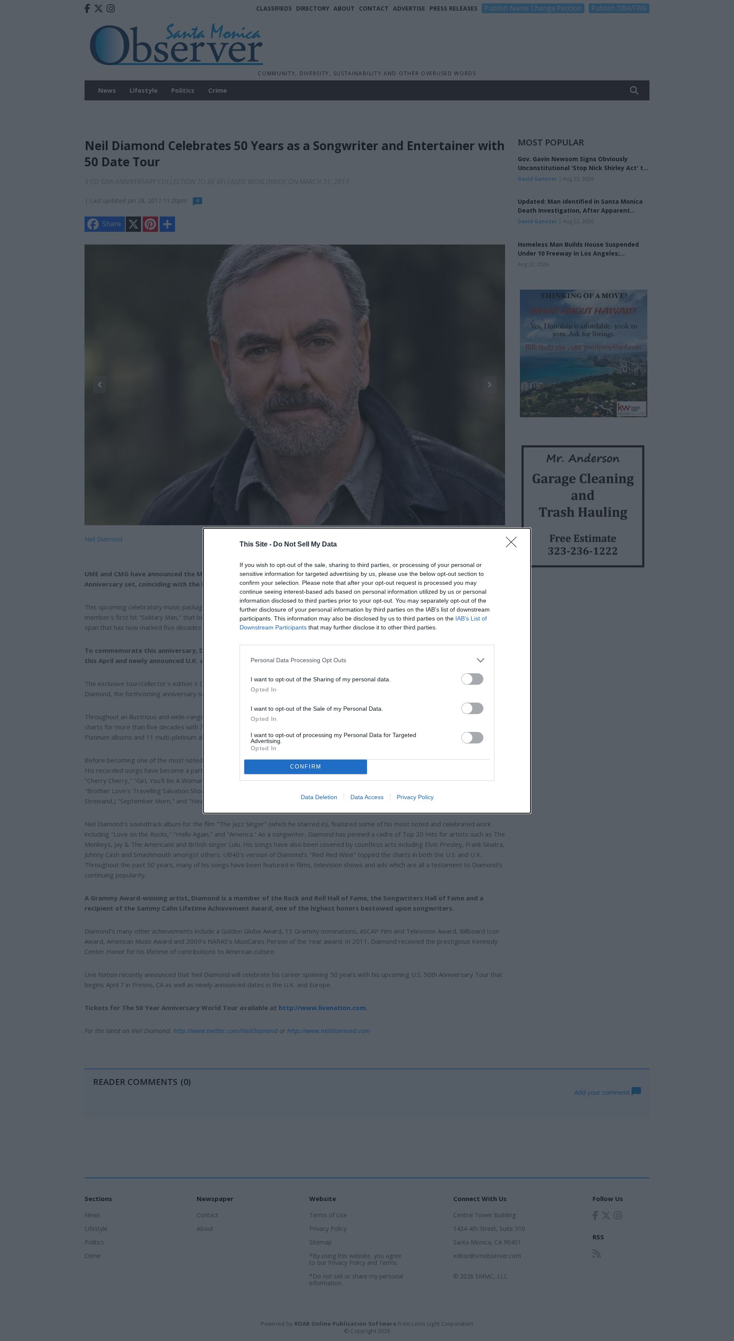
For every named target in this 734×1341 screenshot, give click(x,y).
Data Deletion (319, 797)
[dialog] (367, 670)
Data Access (367, 797)
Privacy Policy (415, 797)
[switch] (472, 679)
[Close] (514, 545)
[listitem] (367, 660)
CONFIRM (306, 766)
